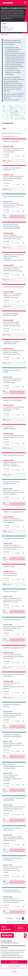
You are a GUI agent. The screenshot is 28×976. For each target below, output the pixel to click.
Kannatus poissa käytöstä (17, 216)
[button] (4, 106)
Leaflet (17, 118)
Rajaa (4, 129)
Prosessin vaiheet (7, 30)
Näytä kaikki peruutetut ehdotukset (17, 922)
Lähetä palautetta (22, 928)
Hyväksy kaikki (14, 962)
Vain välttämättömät (14, 966)
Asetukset (14, 971)
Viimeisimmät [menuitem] (17, 133)
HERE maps (23, 118)
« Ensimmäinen (9, 918)
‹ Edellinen (18, 918)
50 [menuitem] (16, 136)
